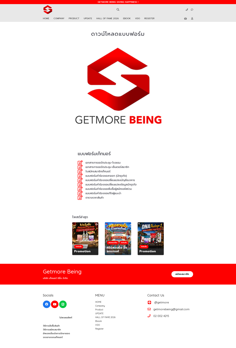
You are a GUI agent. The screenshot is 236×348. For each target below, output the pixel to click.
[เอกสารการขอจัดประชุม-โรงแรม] (81, 162)
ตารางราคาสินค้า (94, 198)
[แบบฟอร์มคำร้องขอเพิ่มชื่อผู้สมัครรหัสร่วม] (81, 189)
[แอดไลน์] (63, 304)
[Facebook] (46, 304)
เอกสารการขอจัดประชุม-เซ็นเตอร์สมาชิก (107, 167)
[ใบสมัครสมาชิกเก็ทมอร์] (81, 171)
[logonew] (47, 9)
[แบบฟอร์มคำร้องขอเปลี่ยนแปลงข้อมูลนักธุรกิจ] (81, 184)
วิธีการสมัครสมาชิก (52, 329)
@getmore (161, 302)
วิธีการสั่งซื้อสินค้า (51, 325)
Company (100, 305)
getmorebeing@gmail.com (171, 309)
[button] (118, 9)
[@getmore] (150, 302)
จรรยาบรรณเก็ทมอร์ (53, 337)
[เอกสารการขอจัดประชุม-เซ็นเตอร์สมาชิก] (81, 167)
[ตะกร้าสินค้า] (185, 18)
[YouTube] (54, 304)
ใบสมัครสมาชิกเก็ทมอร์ (97, 171)
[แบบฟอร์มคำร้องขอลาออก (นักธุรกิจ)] (81, 176)
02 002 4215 (161, 316)
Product (99, 309)
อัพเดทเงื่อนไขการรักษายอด (56, 333)
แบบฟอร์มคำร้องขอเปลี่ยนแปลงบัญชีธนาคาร (110, 180)
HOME (98, 302)
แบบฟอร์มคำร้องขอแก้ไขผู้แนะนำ (103, 193)
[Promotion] (85, 235)
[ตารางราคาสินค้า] (81, 197)
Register (99, 328)
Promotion (82, 251)
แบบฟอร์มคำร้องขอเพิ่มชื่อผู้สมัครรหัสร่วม (108, 189)
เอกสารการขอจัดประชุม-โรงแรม (103, 163)
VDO (97, 325)
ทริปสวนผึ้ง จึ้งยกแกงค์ (117, 249)
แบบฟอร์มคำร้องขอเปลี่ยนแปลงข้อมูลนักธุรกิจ (111, 185)
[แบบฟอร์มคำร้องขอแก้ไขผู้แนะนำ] (81, 193)
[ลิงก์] (187, 9)
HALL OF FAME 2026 (105, 317)
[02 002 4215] (150, 315)
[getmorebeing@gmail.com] (150, 309)
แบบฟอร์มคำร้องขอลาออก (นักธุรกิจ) (106, 176)
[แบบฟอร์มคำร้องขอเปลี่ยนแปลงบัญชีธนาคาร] (81, 180)
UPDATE (99, 313)
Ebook (98, 321)
